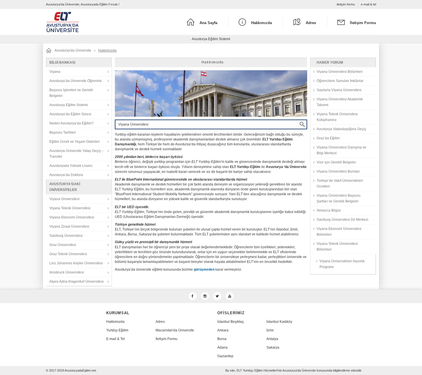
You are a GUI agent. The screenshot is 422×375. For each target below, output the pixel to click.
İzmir (270, 330)
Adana (222, 347)
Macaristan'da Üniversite (175, 330)
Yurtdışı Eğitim (117, 330)
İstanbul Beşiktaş (230, 322)
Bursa (222, 339)
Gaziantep (225, 356)
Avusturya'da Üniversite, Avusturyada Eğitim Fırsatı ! (82, 4)
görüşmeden (204, 269)
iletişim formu (346, 4)
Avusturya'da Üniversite (73, 50)
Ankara (223, 330)
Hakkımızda (115, 322)
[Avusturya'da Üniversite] (87, 22)
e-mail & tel (368, 4)
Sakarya (272, 347)
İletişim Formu (166, 339)
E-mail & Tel (115, 339)
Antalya (272, 339)
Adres (160, 322)
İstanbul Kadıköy (279, 322)
